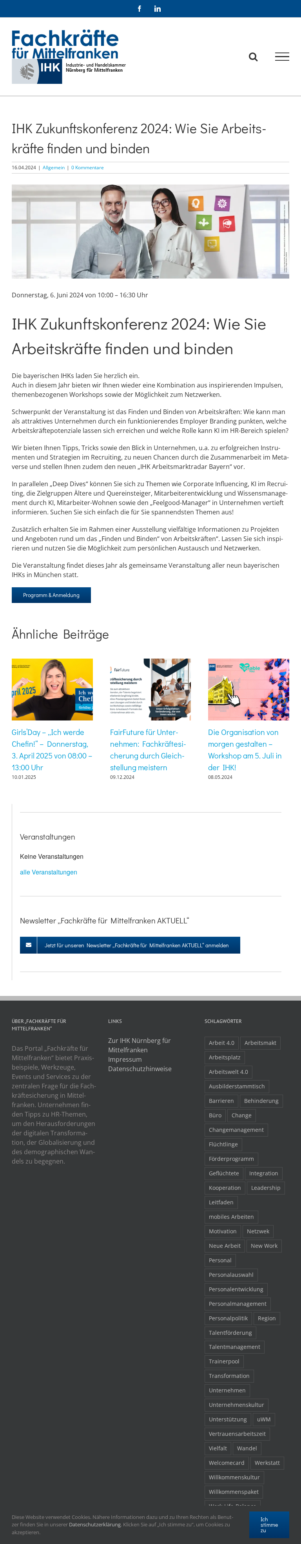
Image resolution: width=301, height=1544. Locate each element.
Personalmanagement (238, 1303)
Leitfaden (221, 1202)
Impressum (125, 1059)
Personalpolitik (228, 1318)
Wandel (247, 1448)
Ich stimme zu (269, 1524)
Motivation (223, 1231)
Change (242, 1115)
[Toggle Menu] (282, 56)
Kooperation (225, 1187)
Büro (215, 1115)
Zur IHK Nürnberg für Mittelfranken (139, 1045)
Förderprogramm (231, 1158)
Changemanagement (236, 1129)
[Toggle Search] (253, 56)
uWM (264, 1419)
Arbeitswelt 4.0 (228, 1071)
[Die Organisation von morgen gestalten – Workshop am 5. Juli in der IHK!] (248, 663)
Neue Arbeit (225, 1245)
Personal (220, 1260)
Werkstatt (267, 1462)
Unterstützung (228, 1419)
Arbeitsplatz (225, 1057)
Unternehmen (227, 1390)
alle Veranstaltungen (48, 871)
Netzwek (258, 1231)
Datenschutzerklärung (95, 1524)
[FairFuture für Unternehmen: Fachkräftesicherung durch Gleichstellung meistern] (150, 663)
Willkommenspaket (234, 1491)
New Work (264, 1245)
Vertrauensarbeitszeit (237, 1433)
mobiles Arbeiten (231, 1216)
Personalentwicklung (236, 1289)
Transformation (229, 1375)
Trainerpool (224, 1361)
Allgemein (54, 167)
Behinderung (261, 1100)
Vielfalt (218, 1448)
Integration (263, 1173)
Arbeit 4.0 (221, 1042)
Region (267, 1318)
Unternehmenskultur (236, 1404)
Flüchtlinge (223, 1144)
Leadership (266, 1187)
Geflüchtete (224, 1173)
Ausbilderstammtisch (237, 1086)
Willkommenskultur (234, 1477)
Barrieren (221, 1100)
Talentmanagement (234, 1346)
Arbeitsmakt (260, 1042)
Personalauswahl (231, 1274)
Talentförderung (230, 1332)
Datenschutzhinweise (140, 1068)
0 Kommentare (87, 167)
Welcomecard (227, 1462)
